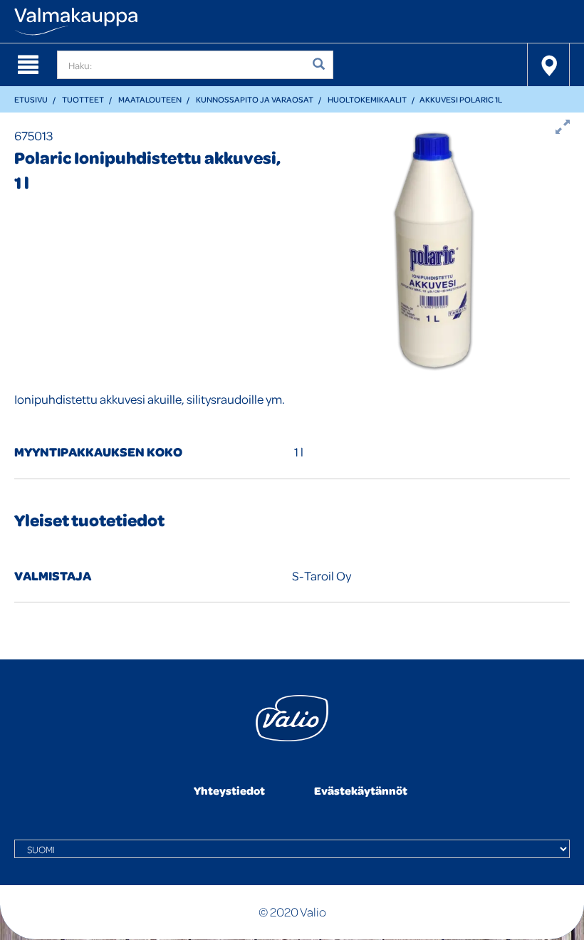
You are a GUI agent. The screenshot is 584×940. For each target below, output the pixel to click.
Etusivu (31, 99)
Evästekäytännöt (360, 790)
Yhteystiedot (229, 790)
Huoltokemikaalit (367, 99)
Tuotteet (83, 99)
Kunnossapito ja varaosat (254, 99)
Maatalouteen (150, 99)
